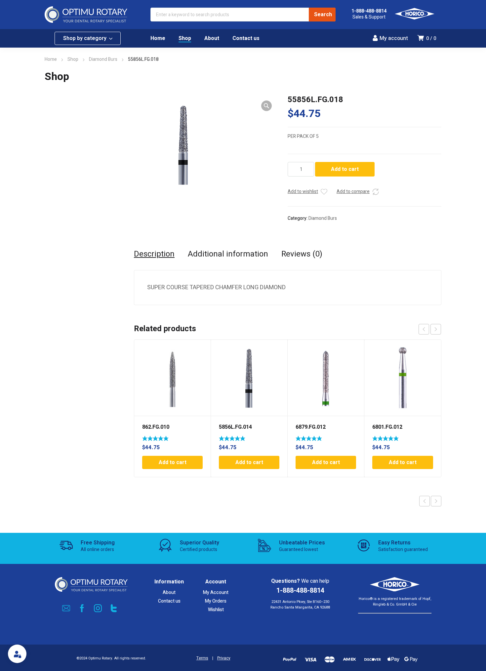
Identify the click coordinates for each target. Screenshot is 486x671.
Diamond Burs (103, 59)
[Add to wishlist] (324, 191)
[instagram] (97, 608)
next (435, 329)
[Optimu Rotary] (86, 14)
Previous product (424, 501)
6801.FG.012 (387, 427)
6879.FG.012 (311, 427)
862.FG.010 (155, 427)
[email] (66, 608)
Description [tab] (154, 254)
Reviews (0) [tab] (301, 254)
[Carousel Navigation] (430, 329)
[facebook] (82, 608)
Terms (202, 658)
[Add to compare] (375, 191)
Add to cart (345, 169)
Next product (436, 501)
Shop (72, 59)
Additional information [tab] (228, 254)
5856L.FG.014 (235, 427)
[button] (266, 105)
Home (51, 59)
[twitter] (113, 608)
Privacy (223, 658)
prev (424, 329)
